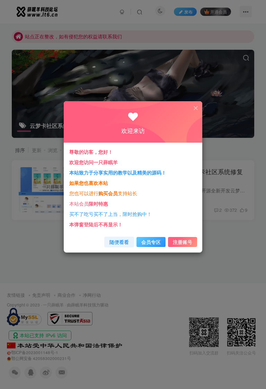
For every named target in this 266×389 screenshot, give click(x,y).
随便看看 (119, 241)
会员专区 (151, 241)
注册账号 (182, 241)
